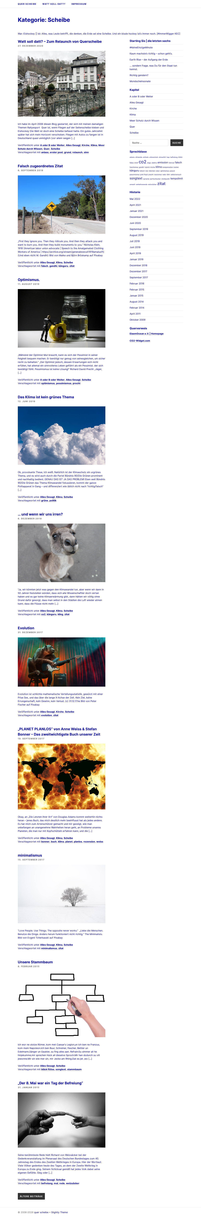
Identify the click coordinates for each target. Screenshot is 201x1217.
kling (60, 614)
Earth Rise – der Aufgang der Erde (149, 59)
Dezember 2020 (139, 217)
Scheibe (55, 148)
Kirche (85, 145)
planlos (78, 841)
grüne (44, 500)
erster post (56, 152)
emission (163, 162)
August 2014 (137, 301)
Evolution (26, 628)
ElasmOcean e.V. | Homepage (147, 333)
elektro (154, 163)
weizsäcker (72, 1183)
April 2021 (135, 204)
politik (52, 500)
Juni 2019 (135, 247)
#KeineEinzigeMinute (141, 47)
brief (136, 163)
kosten (176, 167)
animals (146, 157)
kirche (152, 167)
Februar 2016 (137, 283)
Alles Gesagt (73, 145)
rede (62, 1183)
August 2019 (137, 235)
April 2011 (135, 313)
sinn (86, 152)
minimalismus (30, 855)
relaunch (77, 152)
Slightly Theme (59, 1212)
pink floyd (144, 175)
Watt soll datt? (53, 4)
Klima (94, 145)
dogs (149, 163)
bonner (45, 841)
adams (132, 157)
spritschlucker (155, 179)
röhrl (168, 175)
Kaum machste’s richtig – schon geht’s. (151, 53)
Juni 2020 (135, 223)
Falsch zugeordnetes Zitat (40, 166)
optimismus (48, 383)
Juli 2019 (135, 241)
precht (76, 383)
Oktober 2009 (137, 319)
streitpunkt (165, 179)
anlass (45, 152)
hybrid (147, 167)
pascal (172, 171)
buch (54, 841)
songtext (61, 1069)
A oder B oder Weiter (52, 145)
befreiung (47, 1183)
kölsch (142, 171)
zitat (71, 265)
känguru (63, 265)
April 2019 (135, 253)
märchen (152, 171)
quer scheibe (27, 4)
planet (69, 841)
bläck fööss (47, 1069)
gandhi (53, 265)
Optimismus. (29, 280)
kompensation (167, 167)
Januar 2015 (136, 295)
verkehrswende (141, 184)
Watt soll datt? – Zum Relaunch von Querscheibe (60, 41)
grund (67, 152)
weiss (99, 841)
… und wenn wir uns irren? (40, 514)
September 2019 (139, 229)
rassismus (158, 175)
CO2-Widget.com (140, 340)
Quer (47, 148)
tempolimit (176, 178)
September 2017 (139, 277)
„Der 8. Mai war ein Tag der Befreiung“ (50, 1083)
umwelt (132, 184)
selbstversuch (176, 175)
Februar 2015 (137, 289)
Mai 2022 (135, 198)
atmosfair (162, 157)
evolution (46, 715)
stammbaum (74, 1069)
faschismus (134, 167)
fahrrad (171, 163)
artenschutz (153, 157)
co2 (43, 614)
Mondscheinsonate (140, 81)
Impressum (79, 4)
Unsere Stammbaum (35, 962)
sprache (146, 179)
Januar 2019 (136, 259)
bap (168, 157)
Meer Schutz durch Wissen (144, 120)
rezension (89, 841)
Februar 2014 (137, 307)
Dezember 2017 (138, 271)
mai (56, 1183)
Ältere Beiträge (31, 1196)
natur (158, 171)
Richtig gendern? (139, 75)
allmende (138, 157)
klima (61, 841)
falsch (44, 265)
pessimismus (63, 383)
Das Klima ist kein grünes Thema (46, 397)
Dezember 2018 (138, 265)
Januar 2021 (136, 210)
